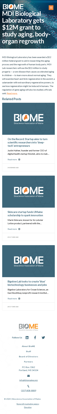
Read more (12, 159)
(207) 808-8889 (28, 390)
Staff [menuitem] (28, 351)
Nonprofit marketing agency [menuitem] (28, 404)
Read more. (12, 93)
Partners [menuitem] (28, 361)
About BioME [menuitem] (28, 346)
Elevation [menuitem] (28, 407)
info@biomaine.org (28, 380)
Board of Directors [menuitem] (28, 356)
